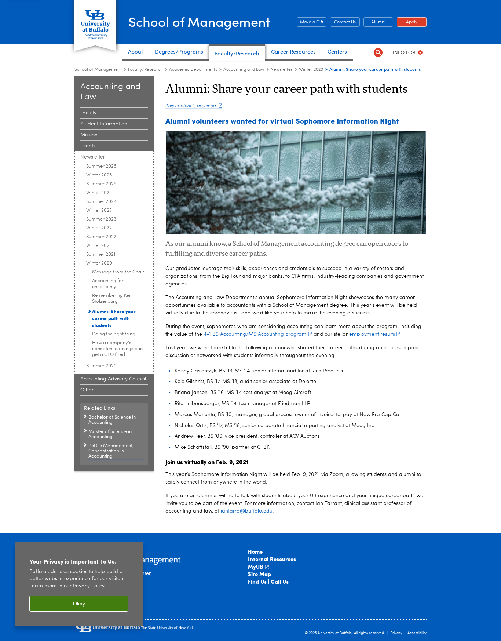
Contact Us (343, 22)
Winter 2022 (99, 228)
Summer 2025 (101, 184)
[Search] (378, 52)
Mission (89, 135)
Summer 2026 (101, 166)
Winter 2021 (98, 245)
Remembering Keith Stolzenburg (113, 298)
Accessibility (417, 633)
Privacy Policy (88, 586)
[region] (79, 584)
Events (87, 146)
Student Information (103, 124)
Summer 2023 (101, 219)
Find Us (257, 582)
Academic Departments (193, 70)
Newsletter (282, 70)
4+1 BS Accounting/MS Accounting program (255, 334)
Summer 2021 (100, 254)
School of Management (199, 21)
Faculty (88, 113)
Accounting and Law (243, 70)
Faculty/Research (145, 70)
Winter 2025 (99, 175)
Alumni (374, 22)
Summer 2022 (101, 236)
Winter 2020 (311, 70)
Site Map (259, 574)
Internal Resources (272, 559)
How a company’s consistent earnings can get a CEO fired (117, 348)
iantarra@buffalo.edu (247, 511)
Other (87, 390)
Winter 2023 (99, 210)
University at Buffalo (335, 633)
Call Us (280, 582)
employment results (372, 334)
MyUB (255, 566)
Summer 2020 (101, 366)
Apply (407, 22)
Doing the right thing (113, 334)
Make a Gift (310, 22)
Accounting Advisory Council (113, 379)
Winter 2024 (99, 192)
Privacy (396, 633)
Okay (79, 604)
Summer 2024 (101, 201)
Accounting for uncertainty (108, 283)
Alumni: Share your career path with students (114, 317)
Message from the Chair (118, 272)
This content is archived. (191, 105)
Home (255, 551)
